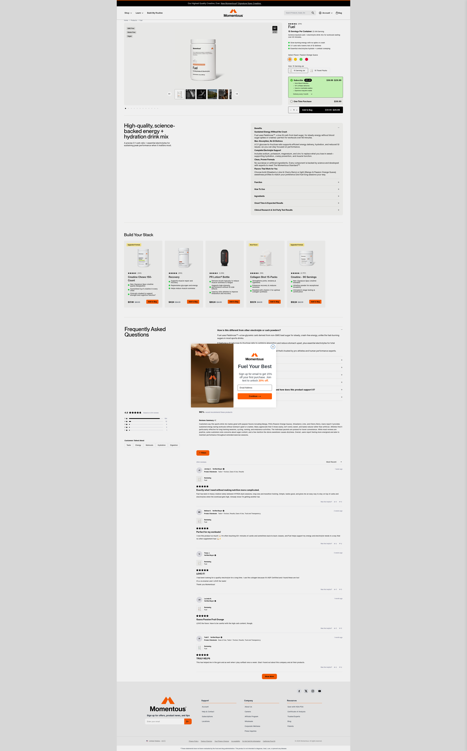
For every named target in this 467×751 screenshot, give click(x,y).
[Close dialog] (273, 347)
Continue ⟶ (255, 396)
